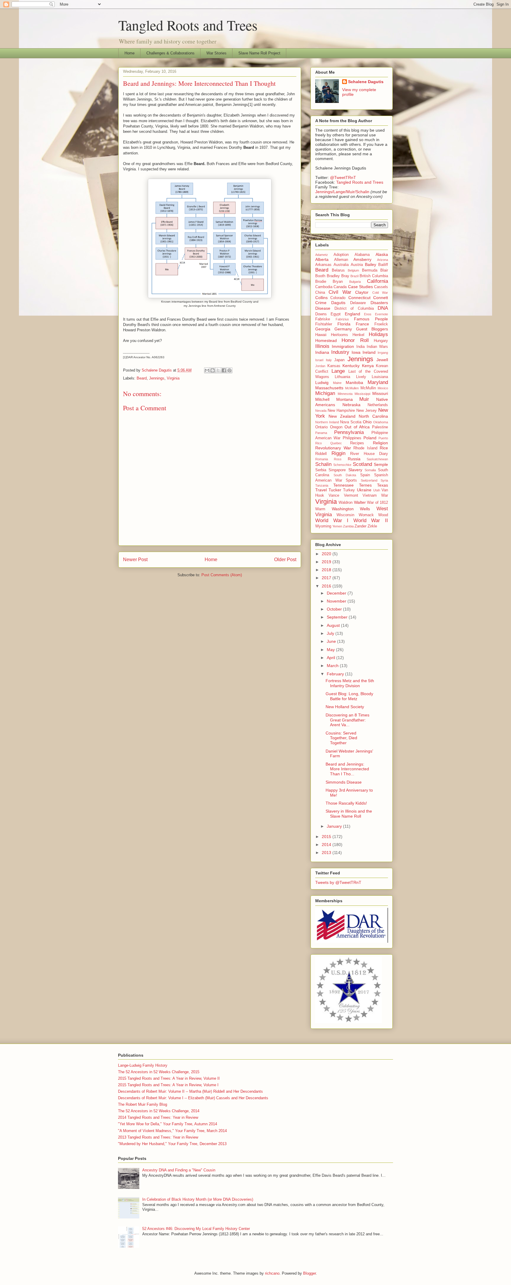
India (360, 347)
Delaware (358, 303)
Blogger (309, 1273)
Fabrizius (342, 319)
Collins (321, 297)
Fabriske (322, 319)
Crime (320, 302)
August (334, 625)
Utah (376, 490)
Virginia (173, 378)
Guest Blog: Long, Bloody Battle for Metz (349, 696)
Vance (334, 495)
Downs (321, 314)
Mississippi (362, 393)
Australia (341, 265)
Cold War (380, 292)
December (337, 593)
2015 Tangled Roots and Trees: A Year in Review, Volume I (168, 1085)
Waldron (345, 503)
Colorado (337, 298)
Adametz (321, 254)
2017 (327, 577)
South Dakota (345, 475)
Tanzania (321, 485)
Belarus (338, 270)
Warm (320, 509)
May (331, 649)
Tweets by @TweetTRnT (338, 882)
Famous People (371, 319)
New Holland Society (345, 706)
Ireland (369, 352)
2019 (327, 561)
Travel (321, 489)
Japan (339, 360)
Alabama (362, 255)
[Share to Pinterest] (229, 370)
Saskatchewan (377, 459)
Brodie (320, 282)
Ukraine (364, 489)
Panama (321, 433)
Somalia (370, 470)
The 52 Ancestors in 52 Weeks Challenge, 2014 (158, 1111)
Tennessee (343, 485)
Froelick (381, 324)
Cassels (381, 287)
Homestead (326, 340)
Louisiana (380, 377)
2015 (327, 836)
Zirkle (372, 526)
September (338, 617)
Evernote (381, 314)
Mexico (383, 388)
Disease (322, 308)
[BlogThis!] (213, 370)
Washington (343, 508)
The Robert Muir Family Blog (142, 1104)
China (320, 292)
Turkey (349, 490)
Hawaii (320, 335)
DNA (383, 308)
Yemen (337, 526)
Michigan (325, 393)
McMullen (352, 388)
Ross (338, 459)
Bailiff (383, 265)
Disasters (379, 302)
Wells (365, 508)
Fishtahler (323, 324)
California (377, 281)
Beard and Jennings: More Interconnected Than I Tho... (347, 769)
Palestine (380, 427)
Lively (361, 377)
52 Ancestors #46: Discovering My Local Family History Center (196, 1228)
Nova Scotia (350, 422)
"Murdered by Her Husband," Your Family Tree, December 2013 (172, 1144)
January (335, 826)
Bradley (333, 276)
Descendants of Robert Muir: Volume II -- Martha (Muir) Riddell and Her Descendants (190, 1091)
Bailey (370, 264)
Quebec (336, 443)
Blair (384, 270)
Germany (343, 329)
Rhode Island (365, 448)
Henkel (358, 335)
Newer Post (135, 559)
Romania (321, 459)
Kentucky (351, 365)
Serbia (320, 470)
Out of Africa (357, 426)
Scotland (362, 464)
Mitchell (322, 399)
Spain (365, 475)
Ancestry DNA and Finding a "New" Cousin (178, 1170)
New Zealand (342, 416)
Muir (364, 399)
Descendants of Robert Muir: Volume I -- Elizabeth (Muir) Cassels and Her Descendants (193, 1098)
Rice (384, 447)
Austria (357, 265)
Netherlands (378, 405)
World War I (331, 520)
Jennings (156, 378)
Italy (329, 360)
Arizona (382, 259)
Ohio (367, 421)
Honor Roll (355, 340)
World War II (370, 520)
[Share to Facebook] (224, 370)
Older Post (285, 559)
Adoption (341, 255)
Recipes (357, 443)
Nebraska (351, 404)
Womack (366, 515)
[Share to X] (218, 370)
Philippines (352, 438)
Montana (344, 399)
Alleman (341, 260)
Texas (382, 485)
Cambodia (323, 287)
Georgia (322, 329)
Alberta (322, 259)
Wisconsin (345, 515)
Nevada (320, 410)
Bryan (338, 282)
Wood (383, 515)
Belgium (353, 270)
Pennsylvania (349, 432)
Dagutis (338, 302)
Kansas (333, 366)
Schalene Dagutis (366, 81)
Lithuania (342, 377)
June (332, 641)
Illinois (322, 346)
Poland (369, 437)
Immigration (343, 346)
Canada (340, 287)
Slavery (355, 469)
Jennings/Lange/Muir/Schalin (342, 191)
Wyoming (323, 526)
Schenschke (342, 464)
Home (129, 53)
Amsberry (362, 259)
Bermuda (369, 270)
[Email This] (207, 370)
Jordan (320, 366)
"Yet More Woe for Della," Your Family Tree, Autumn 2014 (167, 1124)
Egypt (336, 314)
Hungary (381, 341)
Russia (354, 458)
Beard (142, 378)
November (337, 601)
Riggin (338, 453)
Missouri (380, 393)
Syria (384, 480)
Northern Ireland (327, 422)
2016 (327, 586)
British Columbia (374, 276)
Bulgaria (355, 281)
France (362, 324)
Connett (380, 297)
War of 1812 (377, 503)
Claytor (361, 292)
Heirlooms (339, 335)
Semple (381, 464)
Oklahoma (380, 422)
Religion (380, 442)
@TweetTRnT (343, 177)
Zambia (348, 526)
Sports (351, 480)
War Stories (216, 53)
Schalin (323, 464)
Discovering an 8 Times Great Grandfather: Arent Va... (347, 720)
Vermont (351, 495)
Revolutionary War (333, 447)
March (333, 665)
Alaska (382, 254)
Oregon (336, 427)
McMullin (368, 388)
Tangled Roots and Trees (188, 24)
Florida (343, 324)
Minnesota (345, 393)
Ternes (365, 485)
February (336, 673)
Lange (338, 371)
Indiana (322, 352)
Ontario (321, 427)
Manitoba (354, 382)
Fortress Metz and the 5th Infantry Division (350, 683)
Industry (340, 352)
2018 (327, 569)
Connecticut (359, 297)
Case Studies (360, 286)
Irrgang (383, 352)
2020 (327, 553)
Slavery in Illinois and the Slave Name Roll (349, 814)
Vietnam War (375, 495)
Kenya (368, 365)
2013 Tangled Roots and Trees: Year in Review (158, 1137)
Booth (320, 276)
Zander (360, 526)
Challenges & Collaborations (170, 53)
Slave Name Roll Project (259, 53)
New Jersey (366, 411)
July (331, 633)
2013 (327, 852)
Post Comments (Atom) (221, 575)
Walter (360, 502)
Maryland (378, 382)
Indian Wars (377, 347)
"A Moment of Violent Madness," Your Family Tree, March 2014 (172, 1131)
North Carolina (373, 416)
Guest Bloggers (372, 329)
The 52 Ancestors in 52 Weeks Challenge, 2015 (158, 1072)
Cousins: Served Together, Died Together (341, 738)
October (335, 609)
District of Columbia (354, 308)
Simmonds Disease (344, 782)
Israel (319, 360)
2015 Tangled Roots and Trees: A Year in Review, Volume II (169, 1078)
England (352, 313)
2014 (327, 844)
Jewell (382, 359)
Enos (367, 314)
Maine (337, 383)
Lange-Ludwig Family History (142, 1065)
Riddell (321, 454)
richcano (272, 1273)
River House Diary (369, 454)
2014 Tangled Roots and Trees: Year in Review (158, 1117)
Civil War (340, 292)
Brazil (354, 276)
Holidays (378, 334)
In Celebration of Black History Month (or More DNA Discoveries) (197, 1199)
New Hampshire (341, 411)
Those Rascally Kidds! (346, 803)
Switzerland (369, 480)
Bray (345, 276)
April (331, 657)
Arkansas (323, 265)
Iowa (356, 352)
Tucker (335, 489)
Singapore (337, 470)
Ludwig (322, 382)
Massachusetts (329, 387)
